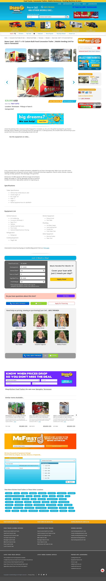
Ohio (60, 505)
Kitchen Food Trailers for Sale (44, 535)
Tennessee (48, 389)
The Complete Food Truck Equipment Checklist (14, 557)
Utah (7, 511)
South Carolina (41, 508)
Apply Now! (61, 279)
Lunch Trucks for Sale (9, 546)
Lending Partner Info (76, 557)
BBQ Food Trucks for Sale (9, 542)
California (42, 493)
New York (28, 505)
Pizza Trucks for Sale (8, 544)
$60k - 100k (47, 475)
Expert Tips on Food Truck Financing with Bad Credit (16, 564)
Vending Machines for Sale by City (80, 521)
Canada (72, 511)
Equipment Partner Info (76, 559)
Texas (71, 508)
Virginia (24, 511)
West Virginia (43, 511)
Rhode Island (29, 508)
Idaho (44, 496)
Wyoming (63, 511)
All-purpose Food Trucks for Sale (11, 535)
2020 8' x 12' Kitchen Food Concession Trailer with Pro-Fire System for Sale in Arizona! (63, 416)
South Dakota (52, 508)
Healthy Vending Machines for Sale (79, 535)
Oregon (8, 508)
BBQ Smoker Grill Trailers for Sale (44, 544)
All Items (21, 33)
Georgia (37, 496)
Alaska (16, 493)
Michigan (62, 499)
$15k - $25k (47, 468)
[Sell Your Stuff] (83, 80)
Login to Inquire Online (85, 96)
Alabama (8, 493)
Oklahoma (68, 505)
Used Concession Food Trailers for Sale (46, 533)
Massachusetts (52, 499)
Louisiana (25, 499)
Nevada (54, 502)
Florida (29, 496)
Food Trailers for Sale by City (45, 521)
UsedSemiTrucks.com (76, 568)
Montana (36, 502)
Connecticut (61, 493)
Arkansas (32, 493)
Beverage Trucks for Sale (9, 539)
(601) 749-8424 (53, 310)
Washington (33, 511)
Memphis (39, 389)
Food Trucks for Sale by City (11, 521)
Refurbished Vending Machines (78, 537)
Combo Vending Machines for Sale (79, 533)
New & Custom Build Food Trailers (45, 531)
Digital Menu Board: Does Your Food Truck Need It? (15, 566)
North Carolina (39, 505)
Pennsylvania (18, 508)
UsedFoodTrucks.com (76, 566)
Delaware (71, 493)
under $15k (47, 465)
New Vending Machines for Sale (78, 539)
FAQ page (46, 248)
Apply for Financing (61, 303)
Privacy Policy (31, 574)
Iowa (67, 496)
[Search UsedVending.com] (99, 48)
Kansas (8, 499)
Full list (89, 68)
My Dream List (89, 61)
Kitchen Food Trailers (17, 389)
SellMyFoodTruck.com (76, 564)
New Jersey (9, 505)
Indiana (60, 496)
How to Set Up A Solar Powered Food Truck (14, 562)
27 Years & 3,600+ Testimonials (85, 7)
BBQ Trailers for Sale (42, 537)
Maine (33, 499)
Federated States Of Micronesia (14, 496)
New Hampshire (64, 502)
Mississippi (19, 502)
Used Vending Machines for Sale (78, 531)
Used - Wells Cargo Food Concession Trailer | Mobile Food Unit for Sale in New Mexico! (39, 416)
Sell (36, 7)
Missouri (28, 502)
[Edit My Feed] (34, 33)
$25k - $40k (47, 470)
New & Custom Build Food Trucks (11, 531)
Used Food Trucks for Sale (10, 533)
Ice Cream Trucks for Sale (9, 537)
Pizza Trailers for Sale (42, 542)
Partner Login (74, 562)
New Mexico (19, 505)
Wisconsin (54, 511)
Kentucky (16, 499)
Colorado (51, 493)
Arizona (24, 493)
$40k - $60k (47, 473)
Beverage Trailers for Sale (43, 539)
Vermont (15, 511)
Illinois (52, 496)
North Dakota (51, 505)
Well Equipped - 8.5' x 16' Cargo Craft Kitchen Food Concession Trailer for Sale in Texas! (16, 416)
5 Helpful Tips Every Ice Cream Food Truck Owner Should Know (18, 559)
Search (71, 482)
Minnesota (9, 502)
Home (59, 4)
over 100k (47, 478)
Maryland (41, 499)
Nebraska (45, 502)
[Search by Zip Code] (67, 16)
